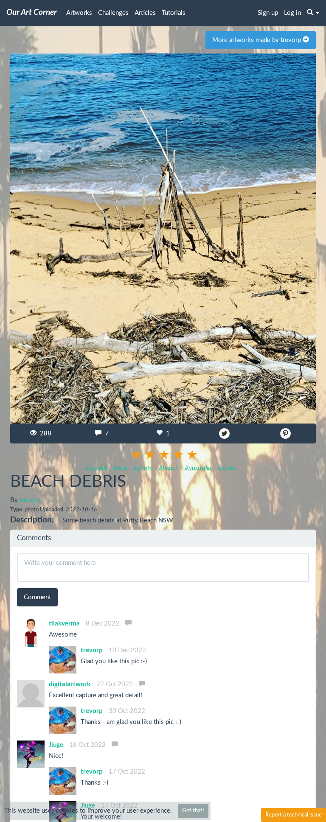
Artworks (79, 13)
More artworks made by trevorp (257, 40)
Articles (145, 13)
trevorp (30, 500)
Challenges (113, 13)
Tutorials (173, 13)
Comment (37, 597)
